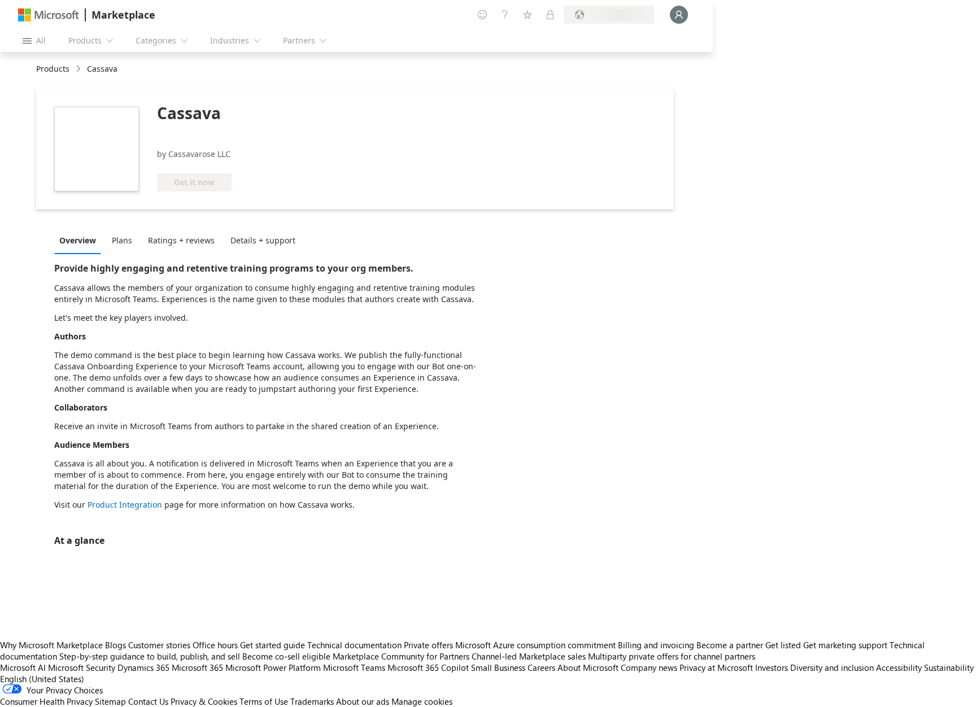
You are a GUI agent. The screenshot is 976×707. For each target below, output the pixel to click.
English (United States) (42, 678)
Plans (122, 240)
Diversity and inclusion (832, 667)
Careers (541, 667)
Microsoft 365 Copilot (428, 667)
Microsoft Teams (354, 667)
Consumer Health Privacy (46, 701)
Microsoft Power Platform (273, 667)
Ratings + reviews (181, 240)
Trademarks (312, 701)
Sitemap (110, 701)
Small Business (498, 667)
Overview (77, 240)
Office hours (215, 645)
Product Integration (125, 504)
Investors (771, 667)
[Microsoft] (48, 14)
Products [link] (52, 68)
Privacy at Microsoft (716, 667)
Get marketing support (845, 645)
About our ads (362, 701)
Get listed (783, 645)
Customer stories (159, 645)
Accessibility (899, 667)
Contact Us (148, 701)
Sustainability (949, 667)
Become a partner (729, 645)
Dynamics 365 (143, 667)
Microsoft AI (23, 667)
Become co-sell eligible (286, 656)
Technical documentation (354, 645)
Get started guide (272, 645)
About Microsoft (587, 667)
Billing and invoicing (656, 645)
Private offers (428, 645)
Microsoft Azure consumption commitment (536, 645)
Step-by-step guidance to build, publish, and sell (149, 656)
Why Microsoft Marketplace (51, 645)
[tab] (80, 240)
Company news (649, 667)
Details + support (262, 240)
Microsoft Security (81, 667)
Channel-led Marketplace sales (529, 656)
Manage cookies (421, 701)
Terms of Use (263, 701)
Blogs (115, 645)
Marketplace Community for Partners (401, 656)
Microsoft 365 (197, 667)
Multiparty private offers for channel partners (671, 656)
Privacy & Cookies (204, 701)
